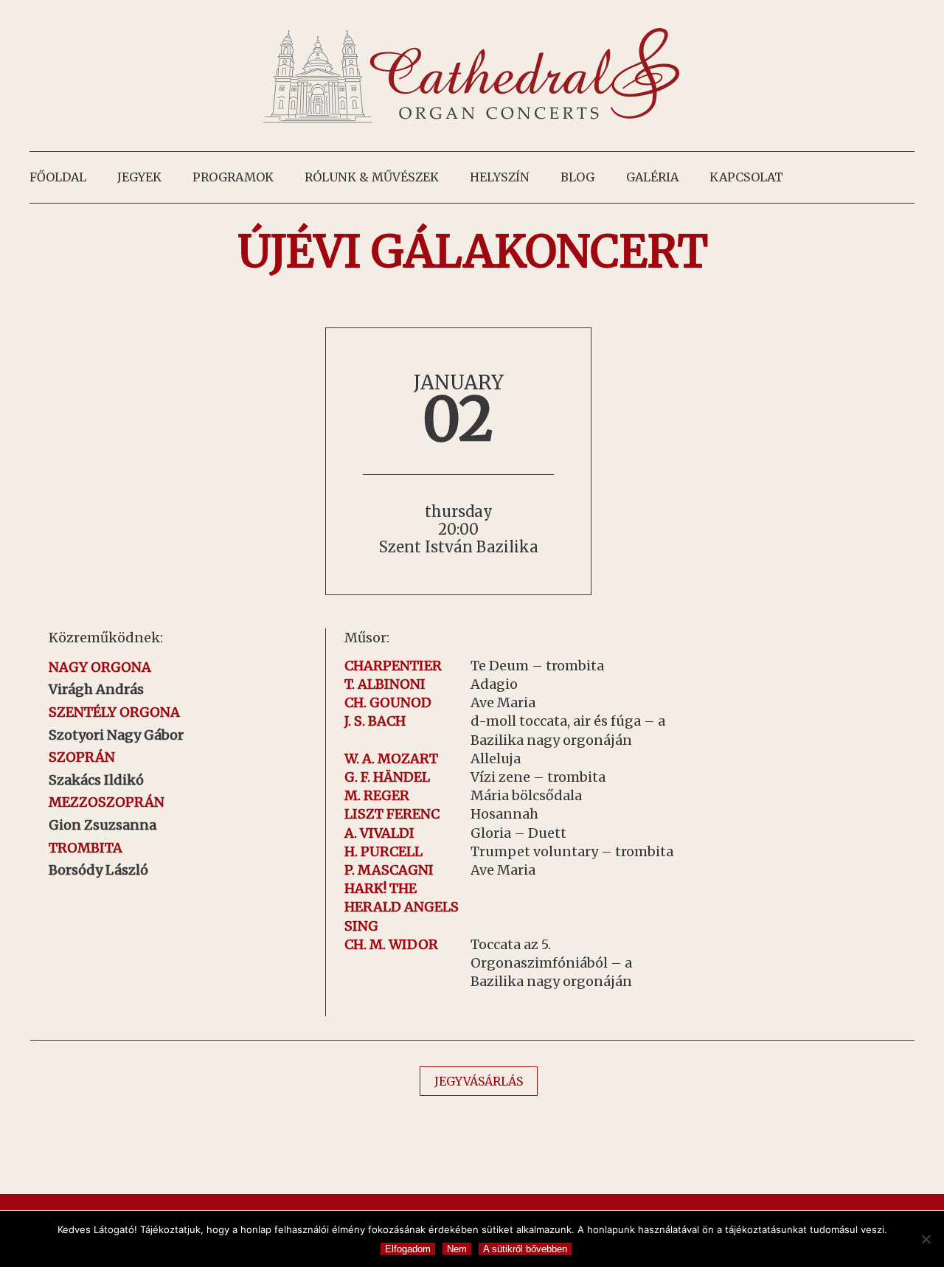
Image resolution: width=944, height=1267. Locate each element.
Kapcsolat (746, 177)
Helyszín (500, 177)
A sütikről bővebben (525, 1248)
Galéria (652, 177)
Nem (457, 1248)
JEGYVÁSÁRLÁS (478, 1081)
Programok (233, 177)
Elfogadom (408, 1248)
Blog (577, 177)
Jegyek (139, 177)
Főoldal (58, 177)
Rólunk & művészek (372, 177)
